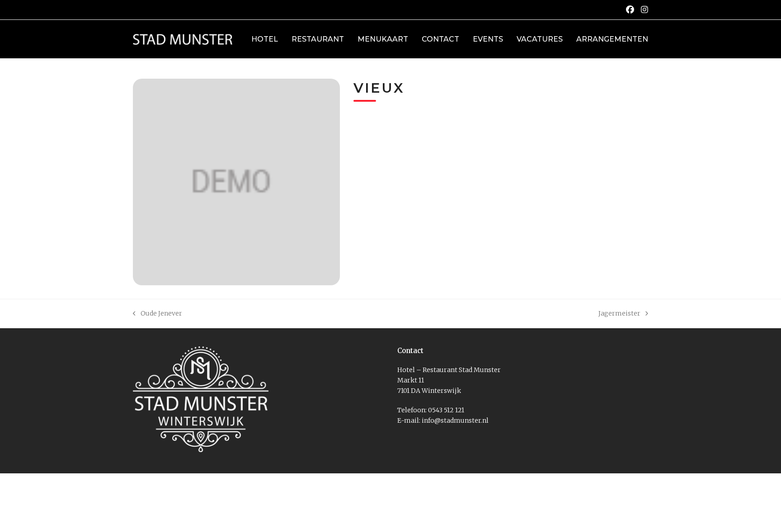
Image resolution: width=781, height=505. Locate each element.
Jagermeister (619, 314)
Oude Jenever (157, 314)
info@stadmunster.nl (455, 420)
